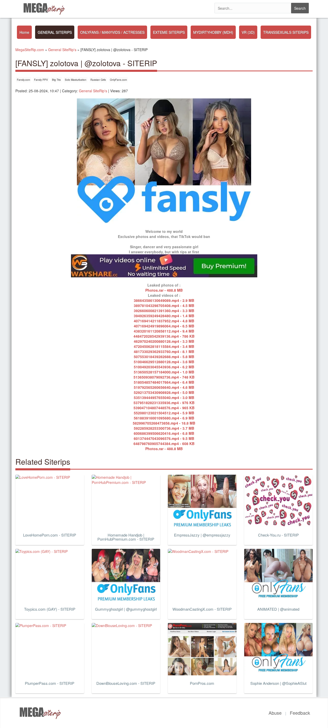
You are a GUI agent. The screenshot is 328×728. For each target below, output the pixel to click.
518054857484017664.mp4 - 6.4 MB (164, 382)
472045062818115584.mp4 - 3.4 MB (164, 346)
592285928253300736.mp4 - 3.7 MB (164, 428)
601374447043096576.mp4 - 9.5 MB (164, 438)
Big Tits (56, 80)
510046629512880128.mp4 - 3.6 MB (164, 361)
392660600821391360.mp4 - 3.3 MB (164, 310)
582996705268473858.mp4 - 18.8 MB (164, 423)
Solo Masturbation (75, 80)
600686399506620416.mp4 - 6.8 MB (164, 433)
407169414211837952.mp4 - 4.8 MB (164, 320)
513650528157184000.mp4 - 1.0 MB (164, 371)
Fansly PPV (41, 80)
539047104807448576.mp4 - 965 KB (164, 407)
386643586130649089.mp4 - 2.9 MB (164, 300)
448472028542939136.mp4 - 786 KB (164, 336)
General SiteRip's (93, 90)
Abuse (275, 712)
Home (24, 32)
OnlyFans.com (118, 80)
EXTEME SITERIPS (169, 32)
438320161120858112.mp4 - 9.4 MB (164, 331)
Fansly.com (23, 80)
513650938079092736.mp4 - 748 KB (164, 377)
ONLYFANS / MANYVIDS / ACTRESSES (112, 32)
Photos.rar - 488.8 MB (164, 290)
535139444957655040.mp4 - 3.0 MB (164, 397)
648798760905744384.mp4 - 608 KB (164, 443)
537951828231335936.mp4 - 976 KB (164, 402)
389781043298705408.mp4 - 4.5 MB (164, 305)
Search (300, 8)
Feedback (300, 712)
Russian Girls (98, 80)
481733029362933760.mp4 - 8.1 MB (164, 351)
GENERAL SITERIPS (55, 32)
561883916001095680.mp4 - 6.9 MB (164, 417)
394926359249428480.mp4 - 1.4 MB (164, 315)
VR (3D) (248, 32)
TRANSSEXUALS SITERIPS (286, 32)
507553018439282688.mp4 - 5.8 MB (164, 356)
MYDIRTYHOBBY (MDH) (213, 32)
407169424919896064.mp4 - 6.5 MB (164, 325)
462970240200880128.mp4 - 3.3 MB (164, 341)
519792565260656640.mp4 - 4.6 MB (164, 387)
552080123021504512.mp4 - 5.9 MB (164, 412)
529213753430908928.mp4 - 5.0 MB (164, 392)
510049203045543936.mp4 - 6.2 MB (164, 366)
